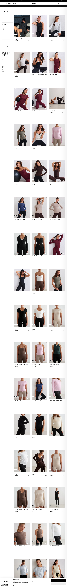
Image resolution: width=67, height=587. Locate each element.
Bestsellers (14, 3)
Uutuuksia (9, 3)
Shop (6, 3)
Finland (64, 0)
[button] (27, 108)
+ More (3, 71)
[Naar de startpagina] (33, 3)
